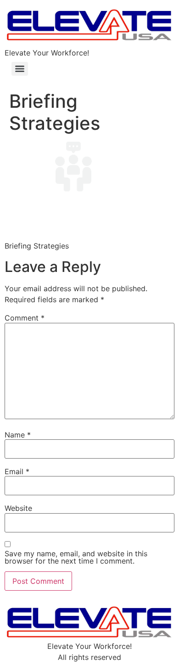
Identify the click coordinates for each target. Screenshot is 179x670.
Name (18, 434)
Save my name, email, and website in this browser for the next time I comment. (76, 557)
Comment (25, 317)
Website (18, 508)
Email (17, 471)
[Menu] (19, 69)
